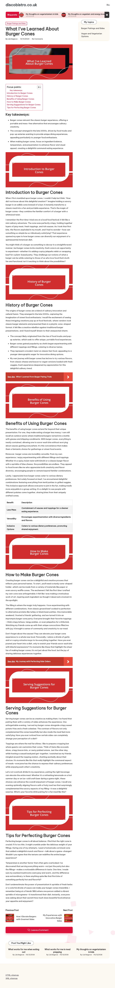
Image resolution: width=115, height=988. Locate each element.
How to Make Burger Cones (19, 102)
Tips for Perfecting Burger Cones (21, 107)
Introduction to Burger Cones (19, 93)
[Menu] (108, 5)
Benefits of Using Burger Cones (20, 99)
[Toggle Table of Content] (37, 87)
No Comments (37, 39)
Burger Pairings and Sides (16, 23)
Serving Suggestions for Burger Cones (23, 104)
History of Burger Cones (17, 96)
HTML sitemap (12, 975)
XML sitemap (12, 978)
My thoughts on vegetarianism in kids (23, 14)
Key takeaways (16, 90)
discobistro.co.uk (21, 5)
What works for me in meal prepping (57, 950)
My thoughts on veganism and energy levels (68, 14)
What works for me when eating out (23, 950)
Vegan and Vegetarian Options (91, 35)
